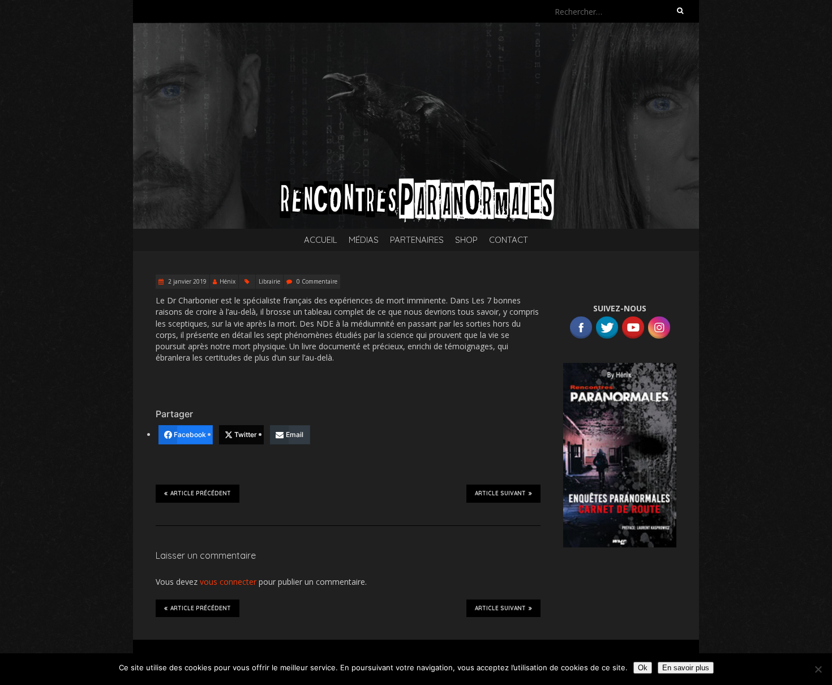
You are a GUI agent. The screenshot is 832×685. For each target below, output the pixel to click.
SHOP (466, 239)
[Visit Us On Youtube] (633, 320)
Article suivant (500, 493)
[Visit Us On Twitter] (607, 320)
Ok (642, 667)
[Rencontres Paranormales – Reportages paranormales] (416, 28)
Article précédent (200, 493)
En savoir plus (685, 667)
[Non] (818, 669)
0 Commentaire (317, 281)
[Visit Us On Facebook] (581, 320)
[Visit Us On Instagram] (659, 320)
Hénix (227, 281)
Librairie (269, 281)
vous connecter (228, 581)
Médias (364, 239)
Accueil (320, 239)
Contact (508, 239)
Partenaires (417, 239)
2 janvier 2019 (186, 281)
